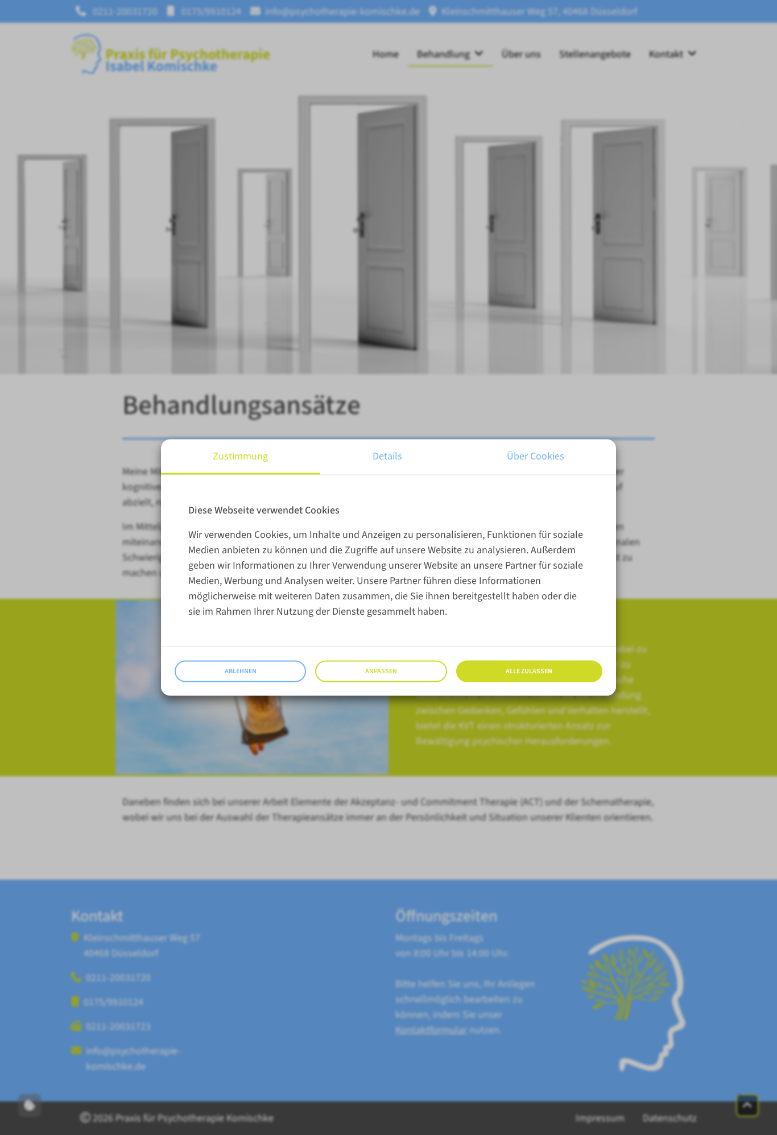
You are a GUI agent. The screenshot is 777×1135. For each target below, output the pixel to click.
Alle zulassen (529, 671)
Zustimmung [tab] (240, 456)
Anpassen (381, 671)
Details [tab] (387, 456)
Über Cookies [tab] (535, 456)
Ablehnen (241, 671)
